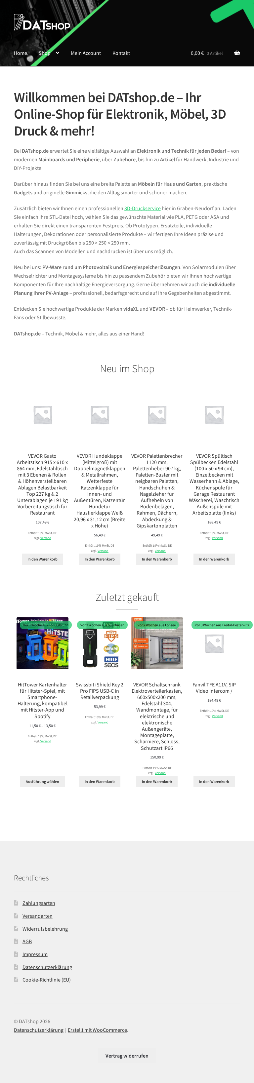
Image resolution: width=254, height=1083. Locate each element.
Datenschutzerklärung (47, 967)
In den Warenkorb (42, 559)
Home (20, 53)
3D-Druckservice (142, 208)
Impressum (35, 954)
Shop (45, 53)
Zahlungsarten (38, 903)
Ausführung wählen (42, 781)
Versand (45, 538)
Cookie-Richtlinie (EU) (46, 979)
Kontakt (121, 53)
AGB (27, 941)
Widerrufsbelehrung (45, 928)
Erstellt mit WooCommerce (97, 1029)
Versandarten (37, 915)
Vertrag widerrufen (127, 1055)
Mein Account (86, 53)
